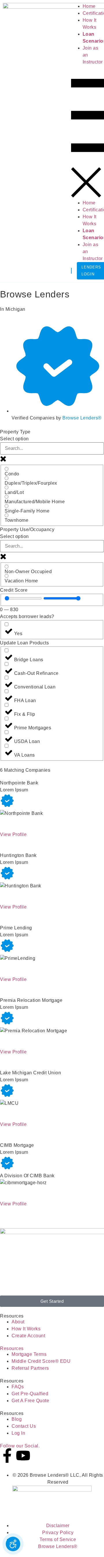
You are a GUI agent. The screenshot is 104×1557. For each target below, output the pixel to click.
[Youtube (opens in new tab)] (23, 1455)
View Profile (13, 834)
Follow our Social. (20, 1445)
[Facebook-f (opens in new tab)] (7, 1455)
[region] (23, 598)
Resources (12, 1348)
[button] (86, 132)
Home (89, 202)
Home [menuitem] (89, 6)
